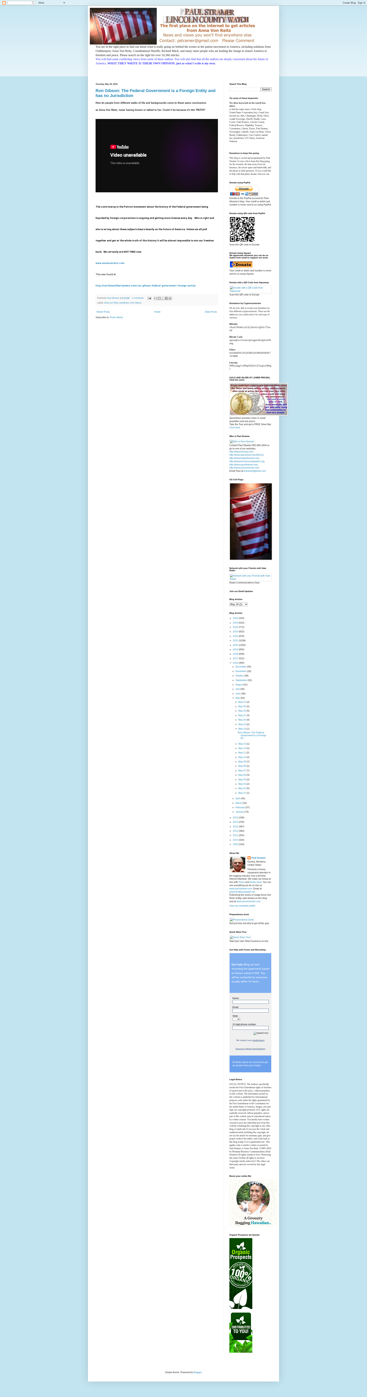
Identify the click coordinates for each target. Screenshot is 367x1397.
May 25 (242, 724)
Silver (241, 882)
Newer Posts (103, 312)
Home (157, 312)
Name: (235, 998)
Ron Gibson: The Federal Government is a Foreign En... (252, 735)
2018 (236, 654)
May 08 (242, 766)
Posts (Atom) (116, 317)
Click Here (234, 427)
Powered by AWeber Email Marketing (250, 1049)
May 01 (242, 793)
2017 (236, 658)
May (237, 698)
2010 (236, 840)
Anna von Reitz (111, 303)
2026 (236, 618)
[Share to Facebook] (166, 298)
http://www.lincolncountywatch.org (246, 461)
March (239, 803)
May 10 (242, 757)
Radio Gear (255, 882)
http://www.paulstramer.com (243, 464)
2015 (236, 817)
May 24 (242, 728)
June (238, 693)
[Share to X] (163, 298)
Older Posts (211, 312)
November (241, 671)
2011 (236, 835)
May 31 (242, 702)
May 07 (242, 770)
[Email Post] (149, 298)
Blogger (197, 1372)
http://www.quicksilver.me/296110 (246, 455)
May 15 (242, 744)
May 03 (242, 784)
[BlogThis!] (159, 298)
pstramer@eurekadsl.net (242, 892)
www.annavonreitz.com (110, 263)
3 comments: (138, 298)
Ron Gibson (135, 303)
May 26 (242, 719)
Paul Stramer (258, 858)
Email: (235, 1007)
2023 (236, 631)
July (237, 689)
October (239, 675)
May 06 (242, 775)
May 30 (242, 706)
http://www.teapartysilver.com (244, 458)
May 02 (242, 788)
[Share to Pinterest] (170, 298)
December (241, 666)
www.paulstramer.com (240, 888)
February (240, 807)
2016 (236, 663)
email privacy (258, 1040)
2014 (236, 822)
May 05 (242, 779)
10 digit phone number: (244, 1024)
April (238, 798)
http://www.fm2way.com (241, 451)
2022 (236, 636)
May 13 (242, 748)
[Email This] (156, 298)
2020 (236, 645)
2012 (236, 831)
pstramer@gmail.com (255, 471)
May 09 (242, 761)
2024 (236, 627)
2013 (236, 826)
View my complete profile (242, 905)
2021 (236, 640)
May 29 (242, 710)
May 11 (242, 752)
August (239, 684)
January (239, 812)
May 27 (242, 715)
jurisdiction (124, 303)
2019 (236, 649)
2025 (236, 622)
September (241, 680)
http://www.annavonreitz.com (244, 467)
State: (235, 1016)
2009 (236, 844)
